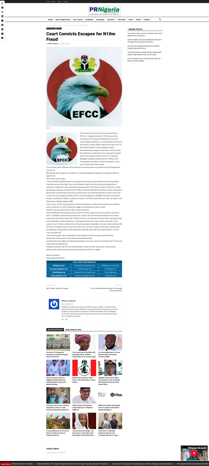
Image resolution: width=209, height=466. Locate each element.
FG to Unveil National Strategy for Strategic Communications (106, 289)
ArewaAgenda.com (59, 276)
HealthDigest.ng (58, 272)
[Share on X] (2, 12)
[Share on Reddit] (2, 29)
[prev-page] (47, 439)
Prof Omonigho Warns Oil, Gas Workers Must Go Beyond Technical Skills (109, 355)
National (100, 20)
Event (138, 20)
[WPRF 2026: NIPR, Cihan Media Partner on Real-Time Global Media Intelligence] (110, 395)
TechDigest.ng (110, 269)
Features (121, 20)
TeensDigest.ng (110, 272)
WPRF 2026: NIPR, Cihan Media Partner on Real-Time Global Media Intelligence (109, 408)
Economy (89, 20)
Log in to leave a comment (55, 452)
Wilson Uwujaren (53, 43)
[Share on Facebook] (2, 7)
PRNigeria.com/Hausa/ (110, 265)
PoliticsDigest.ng (84, 269)
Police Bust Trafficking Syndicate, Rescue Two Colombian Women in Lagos (108, 433)
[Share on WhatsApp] (2, 3)
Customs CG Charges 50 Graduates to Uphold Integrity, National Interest (57, 355)
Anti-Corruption (63, 20)
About (53, 1)
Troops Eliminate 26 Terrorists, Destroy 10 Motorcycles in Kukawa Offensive (57, 433)
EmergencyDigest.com (59, 269)
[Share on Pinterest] (2, 25)
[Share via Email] (2, 33)
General (59, 28)
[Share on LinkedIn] (2, 16)
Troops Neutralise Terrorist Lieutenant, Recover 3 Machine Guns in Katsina (145, 35)
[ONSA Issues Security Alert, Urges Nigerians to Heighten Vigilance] (84, 395)
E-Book (147, 20)
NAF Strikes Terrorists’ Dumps (57, 288)
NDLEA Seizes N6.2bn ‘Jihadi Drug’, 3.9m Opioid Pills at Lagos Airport (84, 380)
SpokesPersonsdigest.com (85, 272)
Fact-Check (77, 20)
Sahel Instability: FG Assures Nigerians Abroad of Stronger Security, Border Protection (144, 41)
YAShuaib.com (110, 276)
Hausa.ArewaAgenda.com (85, 276)
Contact (66, 1)
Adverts (59, 1)
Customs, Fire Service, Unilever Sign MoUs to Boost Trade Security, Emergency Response (57, 408)
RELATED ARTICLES (55, 330)
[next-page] (51, 439)
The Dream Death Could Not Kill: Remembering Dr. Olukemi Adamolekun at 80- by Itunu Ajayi (84, 355)
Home (48, 1)
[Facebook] (63, 319)
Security (111, 20)
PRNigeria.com (59, 265)
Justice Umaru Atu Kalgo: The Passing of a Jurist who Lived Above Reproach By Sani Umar (83, 433)
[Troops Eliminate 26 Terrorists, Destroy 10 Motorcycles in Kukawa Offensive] (58, 421)
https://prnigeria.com (68, 304)
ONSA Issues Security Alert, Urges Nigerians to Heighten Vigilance (82, 408)
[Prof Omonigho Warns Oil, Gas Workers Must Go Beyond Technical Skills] (110, 342)
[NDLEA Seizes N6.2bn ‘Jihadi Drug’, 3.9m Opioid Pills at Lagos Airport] (84, 368)
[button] (160, 20)
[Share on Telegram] (2, 20)
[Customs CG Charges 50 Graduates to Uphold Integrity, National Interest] (58, 342)
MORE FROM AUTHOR (73, 330)
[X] (67, 319)
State (130, 20)
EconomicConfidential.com (85, 265)
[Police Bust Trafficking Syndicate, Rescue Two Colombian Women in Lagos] (110, 421)
